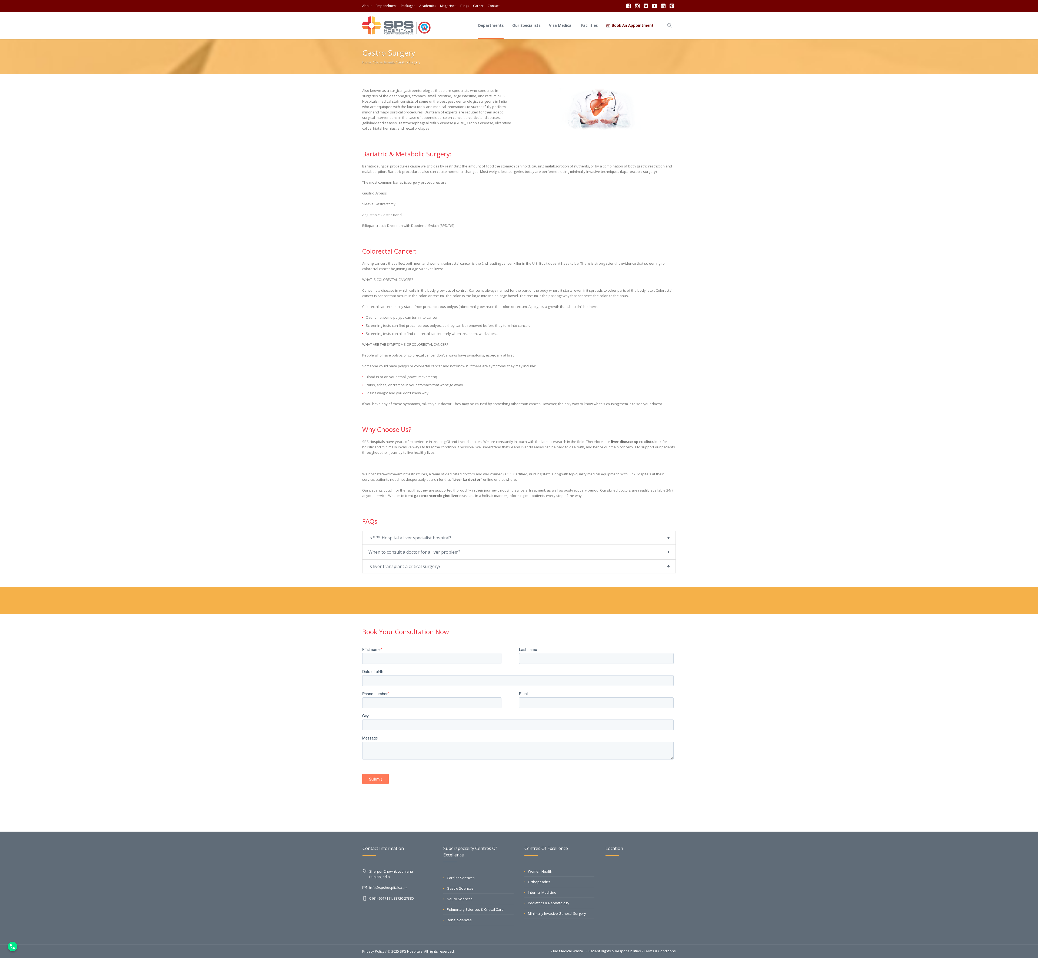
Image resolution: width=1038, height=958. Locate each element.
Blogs (464, 6)
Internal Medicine (542, 892)
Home (367, 62)
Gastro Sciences (460, 888)
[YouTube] (654, 6)
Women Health (540, 871)
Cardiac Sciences (461, 877)
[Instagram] (637, 6)
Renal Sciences (459, 919)
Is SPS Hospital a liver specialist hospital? (409, 538)
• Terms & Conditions (659, 951)
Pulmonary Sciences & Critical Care (475, 909)
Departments (384, 62)
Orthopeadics (539, 881)
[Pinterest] (671, 6)
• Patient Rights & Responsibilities (614, 951)
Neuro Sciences (460, 898)
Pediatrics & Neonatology (548, 902)
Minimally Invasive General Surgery (557, 913)
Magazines (448, 6)
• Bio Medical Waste (567, 951)
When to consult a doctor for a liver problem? (414, 552)
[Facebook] (628, 6)
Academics (427, 6)
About (367, 6)
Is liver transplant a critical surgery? (404, 566)
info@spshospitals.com (388, 887)
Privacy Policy (373, 951)
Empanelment (386, 6)
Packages (408, 6)
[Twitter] (646, 6)
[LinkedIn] (663, 6)
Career (478, 6)
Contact (494, 6)
